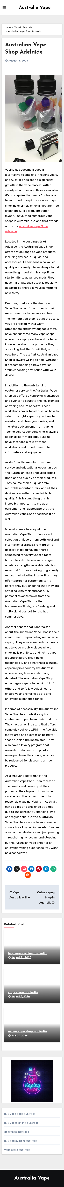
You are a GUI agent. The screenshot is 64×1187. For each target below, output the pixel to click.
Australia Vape (35, 7)
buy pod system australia (20, 1140)
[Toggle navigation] (4, 8)
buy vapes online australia (27, 953)
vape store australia (23, 992)
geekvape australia (16, 1131)
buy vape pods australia (19, 1113)
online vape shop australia (27, 1031)
